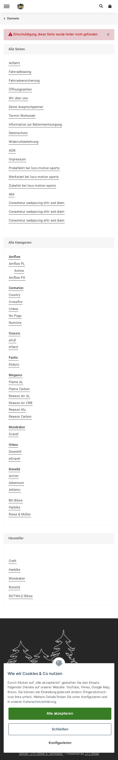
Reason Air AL (19, 396)
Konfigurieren (60, 743)
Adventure (16, 483)
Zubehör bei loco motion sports (32, 186)
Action (13, 476)
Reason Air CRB (20, 403)
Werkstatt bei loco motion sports (34, 177)
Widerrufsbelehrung (23, 142)
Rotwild (14, 587)
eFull (12, 340)
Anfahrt (14, 63)
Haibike (14, 507)
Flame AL (16, 382)
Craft (12, 561)
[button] (101, 6)
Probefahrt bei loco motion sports (34, 168)
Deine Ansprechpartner (26, 107)
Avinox (19, 271)
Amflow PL (17, 264)
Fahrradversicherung (24, 81)
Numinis (15, 323)
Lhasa (13, 309)
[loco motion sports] (20, 6)
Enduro (14, 365)
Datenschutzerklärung (39, 702)
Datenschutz (18, 133)
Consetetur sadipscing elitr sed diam (36, 203)
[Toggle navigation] (7, 6)
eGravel (14, 459)
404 (11, 194)
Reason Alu (17, 410)
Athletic (15, 490)
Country (14, 295)
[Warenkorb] (110, 6)
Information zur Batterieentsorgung (35, 125)
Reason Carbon (20, 417)
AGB (12, 151)
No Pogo (15, 316)
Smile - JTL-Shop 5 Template (41, 754)
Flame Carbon (19, 389)
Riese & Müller (20, 514)
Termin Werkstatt (22, 116)
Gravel (13, 434)
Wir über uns (18, 98)
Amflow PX (17, 278)
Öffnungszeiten (20, 89)
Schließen (60, 729)
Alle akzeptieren (60, 713)
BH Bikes (16, 500)
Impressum (17, 159)
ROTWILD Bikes (21, 596)
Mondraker (17, 579)
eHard (13, 347)
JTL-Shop (92, 754)
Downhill (15, 452)
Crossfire (15, 302)
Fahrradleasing (20, 72)
